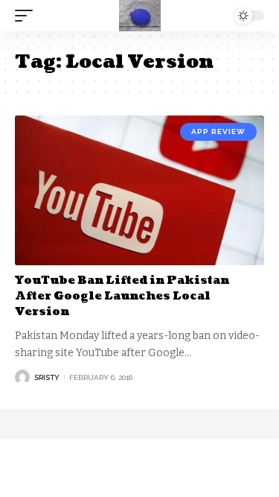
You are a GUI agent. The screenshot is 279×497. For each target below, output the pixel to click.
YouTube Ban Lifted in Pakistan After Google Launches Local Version (122, 296)
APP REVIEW (218, 131)
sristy (47, 377)
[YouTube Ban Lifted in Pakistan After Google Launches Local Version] (139, 190)
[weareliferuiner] (140, 15)
